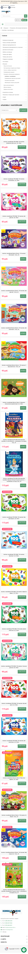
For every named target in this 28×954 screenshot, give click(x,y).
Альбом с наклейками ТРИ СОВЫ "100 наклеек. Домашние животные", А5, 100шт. (14, 142)
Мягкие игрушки (7, 87)
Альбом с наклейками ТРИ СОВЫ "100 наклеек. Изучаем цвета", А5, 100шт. (14, 704)
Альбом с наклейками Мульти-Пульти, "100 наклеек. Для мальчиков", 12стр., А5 (14, 328)
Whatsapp (13, 7)
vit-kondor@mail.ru (9, 929)
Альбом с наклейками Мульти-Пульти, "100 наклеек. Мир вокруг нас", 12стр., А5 (14, 853)
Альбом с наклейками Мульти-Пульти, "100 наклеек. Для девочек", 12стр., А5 (14, 291)
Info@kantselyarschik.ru (10, 927)
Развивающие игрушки (9, 72)
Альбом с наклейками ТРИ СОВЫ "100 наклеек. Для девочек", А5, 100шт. (14, 217)
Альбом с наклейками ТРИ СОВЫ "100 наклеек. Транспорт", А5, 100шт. (14, 555)
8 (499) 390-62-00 (5, 5)
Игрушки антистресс (8, 89)
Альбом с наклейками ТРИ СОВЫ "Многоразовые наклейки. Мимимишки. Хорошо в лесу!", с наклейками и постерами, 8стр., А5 (14, 891)
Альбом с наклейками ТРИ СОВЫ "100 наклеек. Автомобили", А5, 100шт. (14, 179)
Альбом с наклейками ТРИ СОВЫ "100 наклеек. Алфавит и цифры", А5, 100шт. (14, 592)
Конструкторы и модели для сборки (12, 68)
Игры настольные (8, 66)
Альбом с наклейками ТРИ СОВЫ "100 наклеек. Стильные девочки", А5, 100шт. (14, 667)
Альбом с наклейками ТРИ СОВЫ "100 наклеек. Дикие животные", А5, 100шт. (14, 629)
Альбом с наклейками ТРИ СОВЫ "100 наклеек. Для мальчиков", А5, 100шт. (14, 741)
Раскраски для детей (9, 80)
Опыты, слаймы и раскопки (10, 70)
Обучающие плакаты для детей (12, 82)
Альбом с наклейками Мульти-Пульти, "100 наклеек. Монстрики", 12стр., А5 (14, 254)
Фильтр (24, 110)
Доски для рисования (9, 85)
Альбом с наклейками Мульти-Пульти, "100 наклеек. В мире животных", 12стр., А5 (14, 366)
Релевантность (5, 110)
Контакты (12, 5)
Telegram (5, 7)
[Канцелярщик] (6, 11)
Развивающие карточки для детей (12, 78)
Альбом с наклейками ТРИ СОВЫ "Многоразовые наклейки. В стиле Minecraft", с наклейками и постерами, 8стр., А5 (14, 441)
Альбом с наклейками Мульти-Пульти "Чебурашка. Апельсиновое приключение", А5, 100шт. (14, 403)
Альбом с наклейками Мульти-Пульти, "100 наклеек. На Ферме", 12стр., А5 (14, 816)
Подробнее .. (15, 2)
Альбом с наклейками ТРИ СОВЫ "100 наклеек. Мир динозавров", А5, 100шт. (13, 518)
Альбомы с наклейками (10, 76)
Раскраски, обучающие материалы (12, 74)
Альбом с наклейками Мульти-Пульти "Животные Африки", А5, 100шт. (14, 778)
